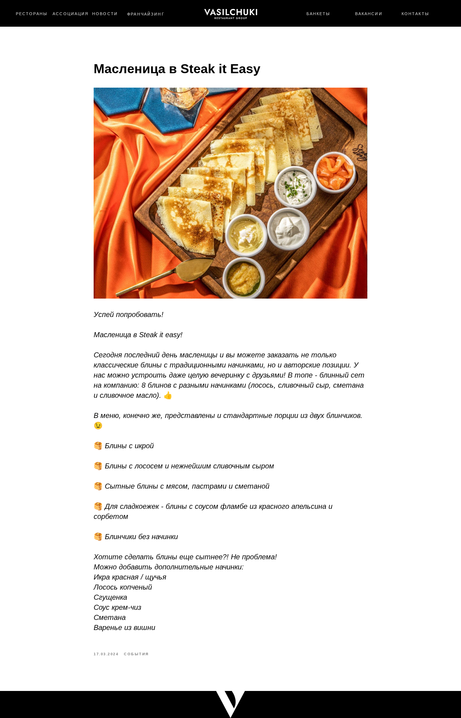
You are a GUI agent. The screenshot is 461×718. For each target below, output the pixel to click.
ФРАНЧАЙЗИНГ (145, 14)
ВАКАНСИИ (368, 14)
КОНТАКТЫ (415, 14)
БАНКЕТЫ (318, 14)
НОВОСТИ (105, 14)
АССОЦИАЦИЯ (71, 14)
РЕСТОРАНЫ (32, 14)
